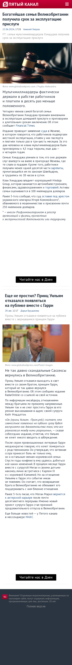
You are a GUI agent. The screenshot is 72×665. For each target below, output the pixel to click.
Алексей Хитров (31, 29)
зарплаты (57, 168)
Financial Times (25, 125)
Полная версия (36, 606)
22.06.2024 (8, 29)
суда (44, 131)
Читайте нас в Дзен (36, 279)
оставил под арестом (55, 196)
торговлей (51, 187)
